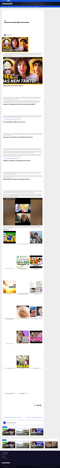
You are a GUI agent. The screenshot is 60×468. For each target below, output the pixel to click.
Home (34, 466)
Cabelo (24, 6)
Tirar (20, 6)
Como (9, 6)
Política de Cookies (48, 466)
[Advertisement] (23, 15)
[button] (57, 6)
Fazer (12, 6)
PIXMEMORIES (7, 4)
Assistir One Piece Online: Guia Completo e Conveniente (12, 417)
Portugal (16, 6)
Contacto (31, 6)
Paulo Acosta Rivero (10, 34)
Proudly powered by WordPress (5, 466)
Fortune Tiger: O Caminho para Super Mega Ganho (34, 417)
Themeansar (14, 466)
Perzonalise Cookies (43, 466)
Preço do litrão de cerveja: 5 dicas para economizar (8, 432)
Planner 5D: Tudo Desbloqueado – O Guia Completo (22, 433)
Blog (27, 6)
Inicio (5, 6)
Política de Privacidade (5, 454)
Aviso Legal (36, 466)
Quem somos (36, 6)
